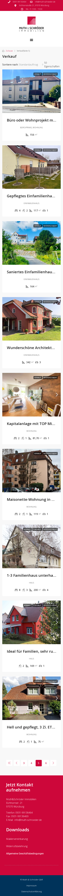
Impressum (31, 885)
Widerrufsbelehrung (17, 846)
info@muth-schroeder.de (28, 820)
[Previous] (9, 763)
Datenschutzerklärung (31, 891)
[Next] (53, 763)
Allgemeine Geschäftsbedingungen (25, 853)
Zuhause (9, 51)
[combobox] (31, 64)
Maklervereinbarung (17, 839)
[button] (31, 39)
